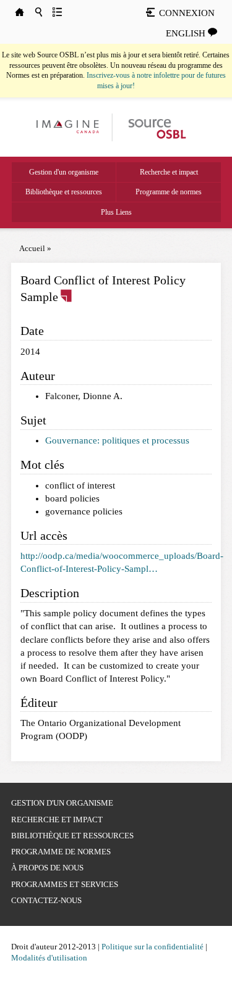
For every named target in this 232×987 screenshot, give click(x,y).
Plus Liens (116, 212)
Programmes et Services (64, 884)
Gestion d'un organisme (63, 172)
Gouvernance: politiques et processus (117, 440)
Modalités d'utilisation (49, 957)
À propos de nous (47, 867)
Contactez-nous (46, 900)
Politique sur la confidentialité (152, 946)
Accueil (32, 248)
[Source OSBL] (156, 126)
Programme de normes (168, 192)
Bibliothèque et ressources (63, 192)
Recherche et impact (169, 172)
